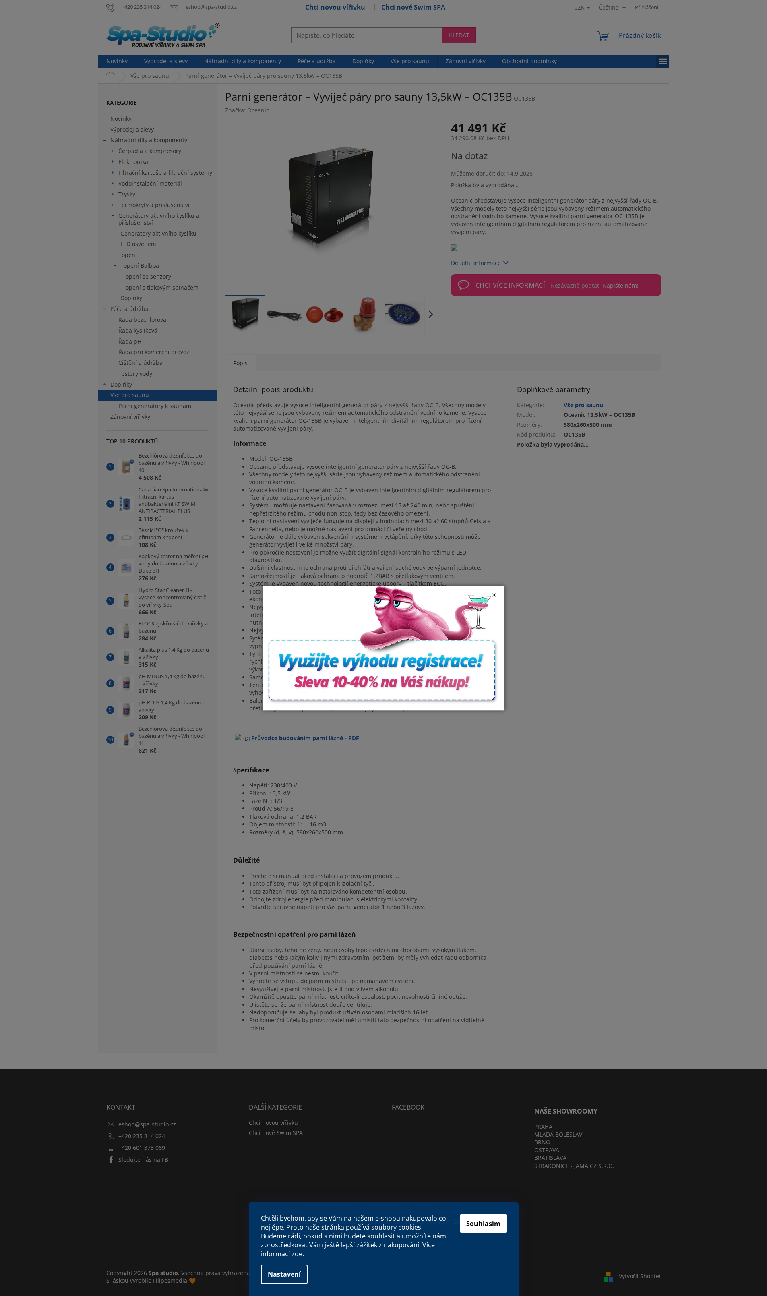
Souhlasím (483, 1223)
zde (297, 1253)
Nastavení (284, 1274)
